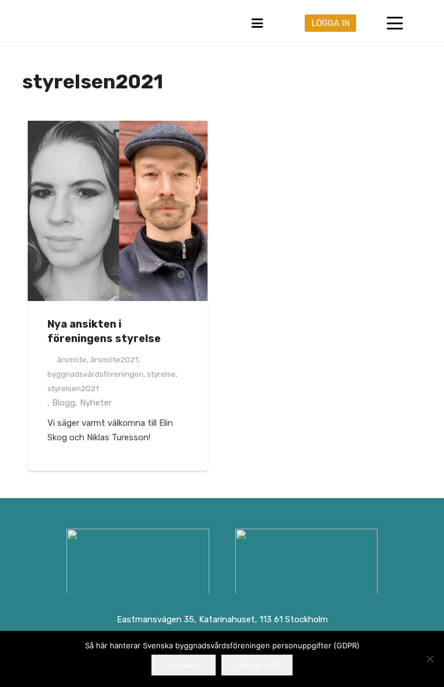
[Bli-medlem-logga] (306, 563)
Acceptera (183, 664)
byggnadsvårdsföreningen (95, 373)
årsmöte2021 (114, 359)
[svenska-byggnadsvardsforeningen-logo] (29, 23)
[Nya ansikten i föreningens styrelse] (118, 211)
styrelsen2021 (73, 388)
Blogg (63, 403)
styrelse (161, 373)
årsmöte (72, 359)
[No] (429, 658)
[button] (257, 23)
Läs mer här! (257, 664)
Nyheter (96, 403)
